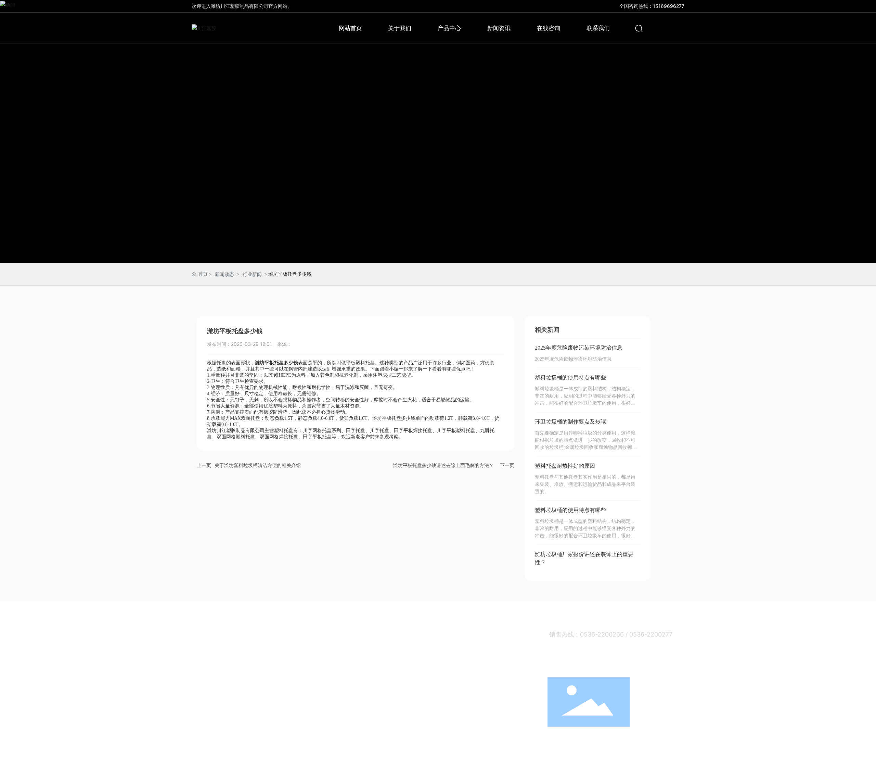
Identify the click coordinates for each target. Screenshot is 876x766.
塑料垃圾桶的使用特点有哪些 (570, 377)
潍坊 (655, 755)
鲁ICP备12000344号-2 (570, 754)
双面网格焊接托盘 (279, 436)
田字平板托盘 (317, 436)
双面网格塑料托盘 (236, 436)
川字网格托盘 (317, 430)
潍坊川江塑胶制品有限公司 (236, 430)
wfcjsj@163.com (591, 667)
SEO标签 (674, 755)
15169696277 (668, 6)
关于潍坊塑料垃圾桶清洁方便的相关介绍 (258, 465)
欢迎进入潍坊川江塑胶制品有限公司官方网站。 (242, 6)
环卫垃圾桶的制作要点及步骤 (570, 422)
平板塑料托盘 (360, 362)
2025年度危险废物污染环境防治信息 (578, 348)
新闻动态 (224, 274)
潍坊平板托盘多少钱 (393, 418)
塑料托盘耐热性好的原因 (565, 466)
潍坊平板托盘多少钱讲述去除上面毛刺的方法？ (443, 465)
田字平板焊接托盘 (413, 430)
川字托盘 (379, 430)
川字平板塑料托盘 (456, 430)
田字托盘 (355, 430)
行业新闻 (252, 274)
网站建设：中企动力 (627, 755)
